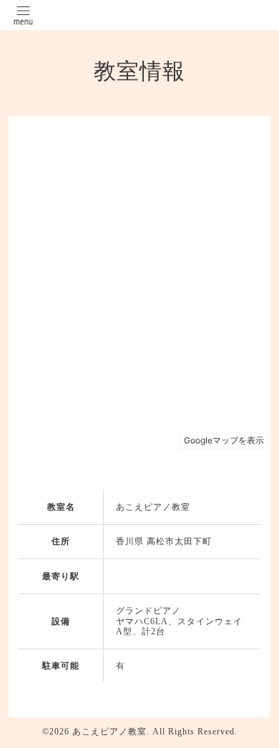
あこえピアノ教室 (109, 732)
